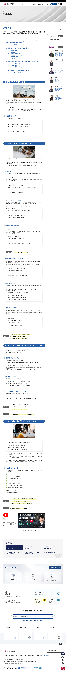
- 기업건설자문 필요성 (12, 44)
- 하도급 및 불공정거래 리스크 (13, 53)
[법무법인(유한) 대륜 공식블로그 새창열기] (8, 668)
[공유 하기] (62, 30)
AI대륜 (61, 1)
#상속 (31, 620)
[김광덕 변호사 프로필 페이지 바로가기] (56, 71)
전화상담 (63, 663)
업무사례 (27, 4)
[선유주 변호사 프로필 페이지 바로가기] (56, 98)
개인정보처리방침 (14, 655)
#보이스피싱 (36, 620)
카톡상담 (63, 660)
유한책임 (24, 655)
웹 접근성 (41, 655)
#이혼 (27, 620)
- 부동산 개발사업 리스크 (12, 56)
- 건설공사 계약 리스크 (12, 50)
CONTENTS (39, 40)
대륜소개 (21, 4)
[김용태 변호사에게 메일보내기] (62, 60)
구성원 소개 (40, 4)
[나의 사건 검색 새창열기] (5, 668)
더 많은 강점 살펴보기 (54, 567)
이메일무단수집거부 (30, 655)
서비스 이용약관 (7, 655)
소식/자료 (47, 4)
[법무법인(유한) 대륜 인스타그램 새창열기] (15, 668)
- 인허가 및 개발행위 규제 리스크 (14, 52)
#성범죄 (23, 620)
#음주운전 (42, 620)
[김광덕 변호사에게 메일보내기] (62, 68)
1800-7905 (41, 1)
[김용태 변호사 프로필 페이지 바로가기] (56, 62)
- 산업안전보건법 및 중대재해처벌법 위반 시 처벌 (17, 67)
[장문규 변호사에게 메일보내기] (62, 77)
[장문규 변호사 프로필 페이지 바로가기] (56, 80)
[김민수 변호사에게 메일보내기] (62, 86)
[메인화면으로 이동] (3, 11)
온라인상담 (62, 657)
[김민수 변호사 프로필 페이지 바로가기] (56, 89)
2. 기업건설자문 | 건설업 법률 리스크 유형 (17, 48)
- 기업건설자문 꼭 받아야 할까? (14, 73)
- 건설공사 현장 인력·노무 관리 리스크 (15, 55)
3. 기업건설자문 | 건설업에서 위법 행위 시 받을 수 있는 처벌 (21, 61)
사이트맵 (37, 655)
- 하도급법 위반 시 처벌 (12, 65)
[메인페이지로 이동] (9, 4)
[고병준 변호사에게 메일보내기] (62, 51)
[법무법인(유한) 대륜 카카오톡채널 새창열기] (10, 668)
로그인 (22, 1)
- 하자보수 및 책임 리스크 (12, 58)
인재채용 (56, 1)
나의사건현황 (27, 1)
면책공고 (20, 655)
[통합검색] (52, 616)
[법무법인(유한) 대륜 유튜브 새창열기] (13, 668)
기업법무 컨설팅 (50, 1)
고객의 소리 (32, 1)
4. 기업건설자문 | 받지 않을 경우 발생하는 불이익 (19, 70)
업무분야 (34, 4)
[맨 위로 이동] (60, 644)
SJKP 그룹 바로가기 (52, 650)
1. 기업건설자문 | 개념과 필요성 (14, 42)
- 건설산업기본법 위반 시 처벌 (13, 64)
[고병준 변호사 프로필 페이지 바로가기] (56, 53)
